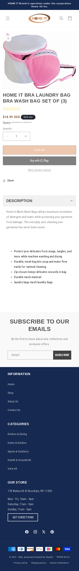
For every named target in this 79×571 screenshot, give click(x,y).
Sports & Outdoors (18, 451)
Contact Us (14, 410)
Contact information (59, 563)
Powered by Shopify (43, 557)
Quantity (7, 128)
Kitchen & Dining (17, 434)
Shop (10, 392)
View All (12, 468)
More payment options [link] (39, 170)
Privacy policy (21, 563)
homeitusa (29, 557)
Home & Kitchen (17, 442)
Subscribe (62, 355)
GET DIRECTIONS (23, 517)
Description (19, 201)
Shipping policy (38, 563)
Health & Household (19, 460)
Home (11, 384)
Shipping (7, 122)
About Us (13, 401)
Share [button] (10, 180)
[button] (7, 18)
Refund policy (63, 557)
